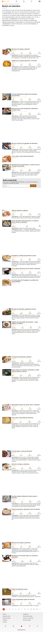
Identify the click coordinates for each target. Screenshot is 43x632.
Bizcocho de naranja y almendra (21, 49)
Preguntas (5, 620)
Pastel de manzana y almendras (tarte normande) (26, 509)
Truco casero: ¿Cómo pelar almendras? (23, 156)
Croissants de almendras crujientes (21, 357)
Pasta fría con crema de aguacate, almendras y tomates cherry (25, 109)
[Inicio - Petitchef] (2, 4)
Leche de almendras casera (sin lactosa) (23, 599)
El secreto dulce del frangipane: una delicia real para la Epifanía (25, 280)
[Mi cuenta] (24, 1)
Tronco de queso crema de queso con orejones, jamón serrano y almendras (25, 221)
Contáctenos (25, 614)
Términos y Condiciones (28, 618)
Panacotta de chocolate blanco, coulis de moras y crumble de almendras (26, 165)
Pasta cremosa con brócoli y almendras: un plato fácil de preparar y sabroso (25, 370)
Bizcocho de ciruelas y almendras (21, 542)
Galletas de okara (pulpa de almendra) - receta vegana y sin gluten (25, 322)
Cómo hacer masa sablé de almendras (22, 417)
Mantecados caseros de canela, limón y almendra (26, 404)
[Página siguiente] (40, 609)
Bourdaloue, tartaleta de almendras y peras (24, 255)
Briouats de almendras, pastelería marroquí (24, 309)
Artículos (5, 622)
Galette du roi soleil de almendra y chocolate (24, 60)
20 (34, 609)
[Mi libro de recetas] (16, 1)
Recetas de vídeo (6, 616)
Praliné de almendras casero (20, 589)
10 (31, 609)
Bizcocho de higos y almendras (20, 464)
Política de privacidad (27, 616)
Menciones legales (27, 620)
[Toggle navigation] (39, 1)
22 (37, 609)
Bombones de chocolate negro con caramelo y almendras (25, 556)
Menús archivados (7, 618)
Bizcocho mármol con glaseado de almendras (24, 143)
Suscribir (33, 185)
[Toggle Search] (31, 1)
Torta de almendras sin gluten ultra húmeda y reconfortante (24, 94)
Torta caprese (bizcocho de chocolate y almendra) (26, 268)
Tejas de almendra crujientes (20, 210)
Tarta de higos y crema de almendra (22, 451)
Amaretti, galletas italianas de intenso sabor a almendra (24, 496)
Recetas (4, 614)
